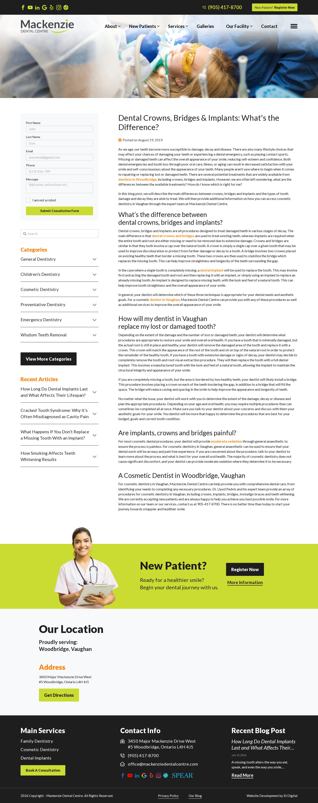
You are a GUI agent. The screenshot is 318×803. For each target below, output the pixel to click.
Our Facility (237, 26)
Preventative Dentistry (43, 304)
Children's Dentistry (40, 274)
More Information (245, 582)
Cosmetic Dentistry (40, 289)
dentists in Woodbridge (137, 179)
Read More (242, 775)
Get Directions (59, 695)
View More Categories (48, 358)
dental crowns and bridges (173, 236)
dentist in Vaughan (165, 299)
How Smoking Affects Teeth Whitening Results (48, 456)
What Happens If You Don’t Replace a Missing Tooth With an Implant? (55, 434)
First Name (33, 123)
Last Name (33, 137)
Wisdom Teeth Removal (44, 334)
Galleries (205, 26)
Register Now (275, 7)
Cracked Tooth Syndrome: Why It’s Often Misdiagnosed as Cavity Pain (55, 413)
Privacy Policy (168, 796)
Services (176, 26)
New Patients (142, 26)
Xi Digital (290, 796)
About (111, 26)
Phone (30, 165)
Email (29, 151)
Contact (269, 26)
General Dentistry (38, 259)
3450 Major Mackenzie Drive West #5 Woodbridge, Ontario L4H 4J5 (162, 743)
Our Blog (195, 796)
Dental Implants (36, 757)
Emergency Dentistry (41, 319)
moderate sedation (226, 441)
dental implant (211, 270)
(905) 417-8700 (225, 7)
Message (32, 179)
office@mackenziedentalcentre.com (163, 763)
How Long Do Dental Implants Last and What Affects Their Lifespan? (54, 392)
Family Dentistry (37, 741)
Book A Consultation (43, 770)
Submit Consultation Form (59, 211)
